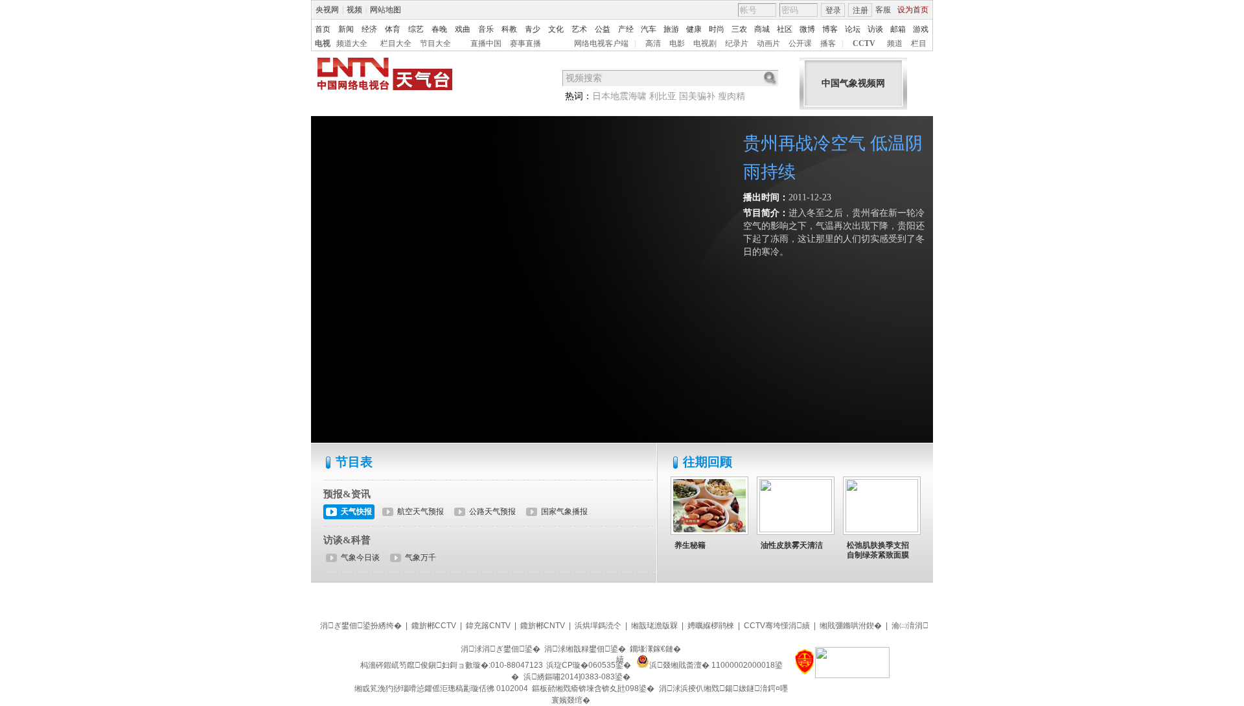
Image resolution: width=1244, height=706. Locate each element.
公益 (602, 29)
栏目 (919, 43)
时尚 (716, 29)
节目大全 (435, 43)
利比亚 (662, 96)
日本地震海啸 (619, 96)
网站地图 (385, 9)
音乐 (486, 29)
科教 (509, 29)
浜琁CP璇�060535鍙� (588, 665)
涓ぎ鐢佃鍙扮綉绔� (361, 625)
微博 (807, 29)
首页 (322, 29)
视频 (354, 9)
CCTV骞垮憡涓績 (777, 625)
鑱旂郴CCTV (433, 625)
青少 (532, 29)
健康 (694, 29)
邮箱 (898, 29)
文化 (556, 29)
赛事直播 (525, 43)
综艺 (416, 29)
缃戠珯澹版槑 (654, 625)
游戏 (920, 29)
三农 (739, 29)
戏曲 (462, 29)
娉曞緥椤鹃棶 (710, 625)
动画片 (768, 43)
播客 (828, 43)
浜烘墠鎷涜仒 (598, 625)
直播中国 (485, 43)
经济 (369, 29)
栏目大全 (395, 43)
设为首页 (912, 9)
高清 (653, 43)
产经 (626, 29)
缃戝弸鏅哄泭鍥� (851, 625)
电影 (677, 43)
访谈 (875, 29)
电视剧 (705, 43)
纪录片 (736, 43)
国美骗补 (697, 96)
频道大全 (351, 43)
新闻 (346, 29)
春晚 (439, 29)
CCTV (864, 43)
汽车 (648, 29)
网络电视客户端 (601, 43)
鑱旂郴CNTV (542, 625)
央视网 (327, 9)
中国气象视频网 (853, 83)
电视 (322, 43)
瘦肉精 (731, 96)
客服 (883, 9)
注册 (860, 10)
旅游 (671, 29)
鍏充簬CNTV (488, 625)
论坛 (852, 29)
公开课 (800, 43)
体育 (392, 29)
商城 (762, 29)
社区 (784, 29)
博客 (830, 29)
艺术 (579, 29)
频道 (895, 43)
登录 (833, 10)
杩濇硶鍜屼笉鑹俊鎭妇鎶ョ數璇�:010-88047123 (451, 665)
